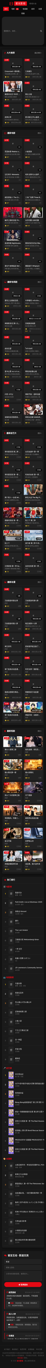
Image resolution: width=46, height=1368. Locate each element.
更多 (39, 133)
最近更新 (38, 53)
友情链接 (31, 1349)
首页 (6, 9)
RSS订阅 (39, 1349)
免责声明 (23, 1349)
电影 (14, 9)
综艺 (33, 9)
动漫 (40, 9)
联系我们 (15, 1349)
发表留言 (24, 1285)
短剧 (23, 13)
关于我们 (7, 1349)
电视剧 (25, 9)
